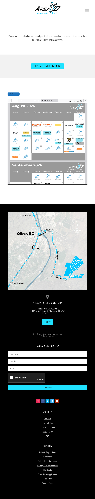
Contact (47, 418)
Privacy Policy (47, 423)
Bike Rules (47, 456)
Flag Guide (47, 470)
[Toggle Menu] (87, 10)
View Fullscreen (13, 94)
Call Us (47, 321)
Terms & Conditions (47, 427)
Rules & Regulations (47, 452)
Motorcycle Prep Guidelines (47, 465)
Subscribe (48, 387)
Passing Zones (48, 483)
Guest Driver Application (47, 474)
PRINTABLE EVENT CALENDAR (47, 66)
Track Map (47, 478)
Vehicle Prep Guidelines (47, 461)
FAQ (47, 436)
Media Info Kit (47, 432)
